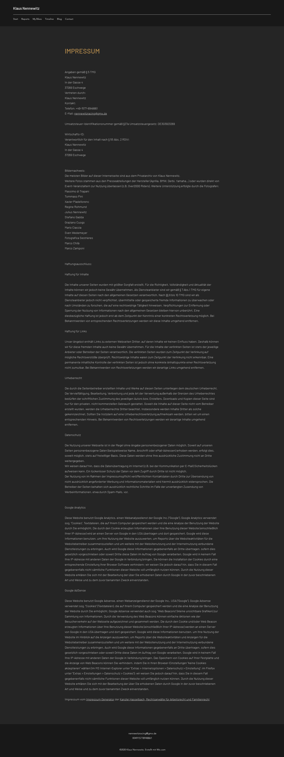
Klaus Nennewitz (26, 8)
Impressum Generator (100, 699)
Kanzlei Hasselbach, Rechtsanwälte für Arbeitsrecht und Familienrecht (165, 699)
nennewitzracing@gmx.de (90, 113)
